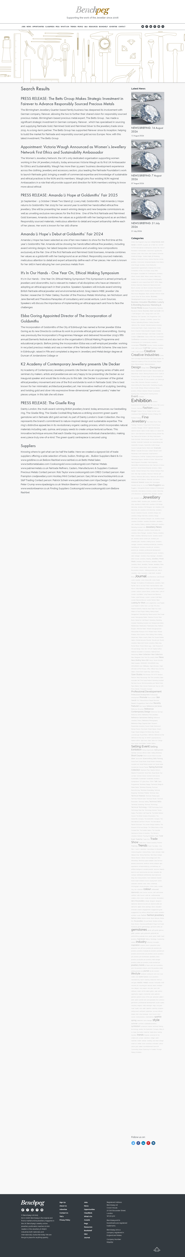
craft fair (133, 895)
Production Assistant (146, 689)
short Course (153, 1014)
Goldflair (133, 442)
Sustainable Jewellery (153, 778)
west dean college (158, 1040)
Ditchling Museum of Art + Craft (153, 373)
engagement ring (136, 912)
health (159, 936)
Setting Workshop (156, 753)
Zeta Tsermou (158, 860)
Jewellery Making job (151, 524)
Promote (143, 697)
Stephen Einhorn (155, 770)
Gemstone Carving (150, 433)
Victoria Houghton (136, 852)
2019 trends (155, 242)
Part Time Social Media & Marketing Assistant (150, 680)
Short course (147, 755)
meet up (159, 979)
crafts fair (147, 895)
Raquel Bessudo (154, 700)
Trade (156, 836)
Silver (133, 758)
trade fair (146, 1032)
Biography (142, 294)
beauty (162, 869)
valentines (147, 1038)
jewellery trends (137, 965)
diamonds (134, 907)
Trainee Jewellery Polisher (154, 842)
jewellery (134, 951)
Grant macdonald (143, 453)
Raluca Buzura (144, 700)
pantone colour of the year (144, 997)
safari (144, 1008)
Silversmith (139, 758)
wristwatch (155, 1043)
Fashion (148, 407)
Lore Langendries (151, 603)
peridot (141, 1000)
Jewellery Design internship (139, 516)
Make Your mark (156, 608)
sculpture (160, 1008)
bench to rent (135, 872)
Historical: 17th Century (157, 476)
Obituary (146, 666)
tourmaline (140, 1032)
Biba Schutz (134, 293)
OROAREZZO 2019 (153, 663)
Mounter (148, 640)
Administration (142, 250)
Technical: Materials (138, 796)
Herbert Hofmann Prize (143, 471)
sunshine (141, 1023)
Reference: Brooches (137, 709)
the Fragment (140, 242)
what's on (134, 1043)
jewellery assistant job (157, 951)
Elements (141, 382)
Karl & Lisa (139, 585)
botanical (153, 878)
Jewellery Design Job (154, 513)
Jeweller (154, 494)
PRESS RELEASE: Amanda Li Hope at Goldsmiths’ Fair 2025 (69, 195)
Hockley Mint (148, 482)
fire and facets (148, 921)
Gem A (133, 433)
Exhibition (141, 400)
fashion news (136, 918)
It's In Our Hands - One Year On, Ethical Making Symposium (70, 272)
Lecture (138, 591)
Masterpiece (143, 626)
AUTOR (161, 245)
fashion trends (146, 918)
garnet (139, 927)
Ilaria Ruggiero (155, 485)
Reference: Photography (150, 720)
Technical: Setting (144, 801)
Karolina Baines (154, 585)
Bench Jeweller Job (137, 288)
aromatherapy (154, 866)
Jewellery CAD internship (147, 510)
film (132, 921)
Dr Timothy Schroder (137, 379)
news (155, 988)
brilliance (142, 880)
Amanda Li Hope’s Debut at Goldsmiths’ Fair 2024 (62, 234)
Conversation (135, 345)
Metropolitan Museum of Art (139, 631)
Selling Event (140, 746)
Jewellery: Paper (156, 561)
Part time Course (136, 683)
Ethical (141, 388)
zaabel (141, 1046)
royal (132, 1008)
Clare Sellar (152, 334)
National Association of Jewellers (141, 651)
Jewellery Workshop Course (143, 536)
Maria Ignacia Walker (141, 617)
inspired (142, 945)
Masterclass (135, 626)
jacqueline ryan (135, 948)
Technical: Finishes (143, 793)
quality (162, 1002)
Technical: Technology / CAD (141, 807)
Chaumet (137, 331)
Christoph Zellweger (142, 334)
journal (146, 971)
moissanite (157, 982)
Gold (160, 439)
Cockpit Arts (159, 334)
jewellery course (152, 954)
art (159, 866)
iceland (133, 942)
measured (153, 979)
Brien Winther (146, 296)
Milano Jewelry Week (145, 637)
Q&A (158, 697)
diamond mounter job (144, 904)
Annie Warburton (151, 265)
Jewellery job (155, 538)
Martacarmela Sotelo (158, 623)
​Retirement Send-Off (152, 1046)
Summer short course (153, 776)
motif (162, 982)
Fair (149, 405)
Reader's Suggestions (138, 703)
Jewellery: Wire (158, 564)
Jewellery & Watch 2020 (142, 504)
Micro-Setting (150, 634)
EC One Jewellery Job (150, 379)
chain (144, 883)
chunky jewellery (144, 886)
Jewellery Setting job (137, 530)
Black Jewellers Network (153, 293)
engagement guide (156, 909)
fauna (152, 918)
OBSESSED (143, 663)
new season (143, 988)
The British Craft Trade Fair (143, 813)
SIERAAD (151, 735)
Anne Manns (160, 262)
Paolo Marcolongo (142, 677)
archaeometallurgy (144, 866)
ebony (153, 907)
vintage (153, 1038)
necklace (159, 985)
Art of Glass (146, 270)
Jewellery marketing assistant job (146, 544)
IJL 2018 (145, 485)
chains (148, 883)
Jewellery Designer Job (147, 518)
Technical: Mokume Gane (138, 798)
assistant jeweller (148, 869)
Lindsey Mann (155, 591)
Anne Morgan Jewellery (138, 265)
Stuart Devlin (155, 773)
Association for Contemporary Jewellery (150, 273)
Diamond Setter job (158, 371)
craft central (159, 892)
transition (134, 1035)
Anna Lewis (140, 262)
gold (142, 933)
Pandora (160, 674)
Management (135, 614)
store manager (147, 1020)
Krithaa (147, 588)
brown (147, 880)
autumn (156, 869)
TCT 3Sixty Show (144, 781)
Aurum (138, 279)
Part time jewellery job (148, 683)
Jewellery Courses (141, 513)
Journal (140, 576)
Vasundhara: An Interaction (155, 849)
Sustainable (142, 778)
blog (132, 878)
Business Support (146, 299)
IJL (142, 485)
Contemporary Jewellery (149, 342)
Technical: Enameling (147, 790)
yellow (161, 1043)
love (137, 977)
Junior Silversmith (146, 580)
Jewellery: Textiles (147, 564)
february (157, 918)
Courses (149, 345)
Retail (151, 726)
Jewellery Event (159, 518)
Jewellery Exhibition (137, 521)
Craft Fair (146, 348)
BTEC (156, 282)
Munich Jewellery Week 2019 (152, 643)
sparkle (157, 1016)
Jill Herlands (135, 567)
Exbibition (141, 396)
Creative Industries (145, 355)
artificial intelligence (137, 869)
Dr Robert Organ (146, 376)
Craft (132, 348)
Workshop (134, 860)
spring (133, 1020)
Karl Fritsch (146, 585)
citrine (152, 886)
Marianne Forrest (153, 617)
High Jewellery (142, 474)
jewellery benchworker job (139, 954)
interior (148, 945)
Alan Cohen (144, 253)
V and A (137, 849)
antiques (156, 863)
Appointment (135, 268)
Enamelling (154, 385)
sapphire (148, 1008)
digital (139, 907)
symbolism (135, 1026)
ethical (144, 912)
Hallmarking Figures (137, 459)
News (161, 657)
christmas (154, 883)
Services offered (142, 753)
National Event (155, 651)
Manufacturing (144, 614)
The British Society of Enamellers (146, 816)
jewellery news (154, 957)
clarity (156, 886)
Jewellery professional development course (144, 553)
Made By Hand (146, 608)
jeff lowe (143, 948)
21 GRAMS (139, 245)
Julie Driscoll (160, 577)
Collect (133, 337)
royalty (137, 1008)
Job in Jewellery (153, 567)
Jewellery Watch (136, 501)
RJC (138, 700)
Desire (133, 371)
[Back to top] (156, 1250)
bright (137, 880)
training (160, 1032)
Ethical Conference (149, 388)
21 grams (145, 245)
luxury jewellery (153, 977)
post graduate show (153, 1000)
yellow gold (134, 1046)
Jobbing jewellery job (151, 570)
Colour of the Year (150, 336)
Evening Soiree (153, 394)
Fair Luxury (154, 405)
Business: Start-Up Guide (151, 311)
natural (149, 985)
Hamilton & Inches (149, 459)
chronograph (135, 886)
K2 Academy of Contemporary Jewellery (149, 583)
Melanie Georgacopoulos (154, 628)
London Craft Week (156, 597)
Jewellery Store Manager (138, 533)
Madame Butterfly (136, 608)
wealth (139, 1040)
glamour (161, 930)
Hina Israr (150, 474)
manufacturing (135, 979)
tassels (150, 1026)
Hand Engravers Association (139, 462)
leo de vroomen (154, 971)
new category (135, 988)
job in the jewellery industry (139, 968)
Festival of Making (153, 414)
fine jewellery (138, 921)
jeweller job (149, 948)
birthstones (147, 875)
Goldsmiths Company (137, 445)
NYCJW (150, 649)
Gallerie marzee (136, 430)
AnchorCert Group (142, 259)
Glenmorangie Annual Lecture (150, 439)
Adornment (150, 250)
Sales (149, 740)
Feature (139, 411)
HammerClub (159, 459)
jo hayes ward (149, 965)
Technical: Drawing (145, 787)
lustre (141, 977)
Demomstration (139, 364)
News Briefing (136, 660)
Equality (160, 385)
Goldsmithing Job (157, 442)
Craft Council (138, 348)
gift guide (155, 930)
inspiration (135, 945)
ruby (140, 1008)
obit (158, 988)
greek (150, 936)
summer (134, 1023)
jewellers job (157, 948)
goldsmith (147, 933)
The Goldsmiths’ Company (152, 819)
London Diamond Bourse (138, 600)
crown (142, 898)
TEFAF (152, 781)
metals (145, 982)
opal (156, 991)
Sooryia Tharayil (143, 767)
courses (150, 892)
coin (135, 889)
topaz (134, 1032)
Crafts (133, 351)
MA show (157, 606)
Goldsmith (140, 442)
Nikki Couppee (135, 663)
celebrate (134, 883)
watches (134, 1041)
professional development (146, 1002)
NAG (142, 649)
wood (143, 1043)
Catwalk (142, 325)
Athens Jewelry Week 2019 (153, 276)
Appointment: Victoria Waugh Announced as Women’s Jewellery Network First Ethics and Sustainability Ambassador (73, 149)
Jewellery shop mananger (148, 556)
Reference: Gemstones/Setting (142, 717)
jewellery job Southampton (141, 956)
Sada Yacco (144, 740)
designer (152, 901)
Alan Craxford (153, 253)
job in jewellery (158, 965)
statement (140, 1020)
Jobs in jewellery (143, 573)
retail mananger (147, 1005)
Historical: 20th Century (138, 479)
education (158, 907)
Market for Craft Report (142, 620)
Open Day (147, 671)
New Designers (136, 657)
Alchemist (160, 253)
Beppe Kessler (157, 291)
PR (152, 674)
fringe (155, 924)
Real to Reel (149, 703)
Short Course (137, 755)
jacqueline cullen (155, 945)
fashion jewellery (155, 915)
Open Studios (136, 674)
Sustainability (135, 778)
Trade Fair (139, 839)
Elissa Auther (146, 385)
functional (134, 927)
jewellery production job (138, 959)
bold (148, 878)
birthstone (140, 875)
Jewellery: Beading (145, 559)
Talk (155, 781)
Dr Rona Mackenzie (156, 376)
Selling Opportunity (148, 750)
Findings (138, 418)
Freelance (140, 425)
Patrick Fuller (159, 683)
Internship (160, 491)
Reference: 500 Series (154, 706)
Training (134, 846)
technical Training (158, 1026)
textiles (141, 1029)
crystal (146, 898)
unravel (141, 1038)
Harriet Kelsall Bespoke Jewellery (147, 468)
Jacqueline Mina (146, 493)
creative (133, 898)
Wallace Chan (135, 855)
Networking (134, 654)
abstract (133, 863)
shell (137, 1014)
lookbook (143, 974)
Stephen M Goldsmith (137, 773)
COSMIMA (149, 319)
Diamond (139, 371)
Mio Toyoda (155, 637)
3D (149, 245)
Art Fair (141, 270)
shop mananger (143, 1014)
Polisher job (151, 686)
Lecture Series (146, 591)
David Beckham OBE (147, 358)
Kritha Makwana (140, 588)
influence (150, 942)
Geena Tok (160, 430)
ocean (139, 991)
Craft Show (154, 348)
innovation (156, 942)
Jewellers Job (138, 498)
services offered (157, 1011)
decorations (160, 898)
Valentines (143, 849)
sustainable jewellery (150, 1023)
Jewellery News (154, 527)
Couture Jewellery (158, 345)
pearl (132, 1000)
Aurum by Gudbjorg (147, 279)
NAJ (146, 649)
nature (154, 985)
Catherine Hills (135, 325)
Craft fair (160, 348)
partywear (156, 997)
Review (138, 729)
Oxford (133, 242)
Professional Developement (146, 691)
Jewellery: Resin (136, 564)
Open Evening (155, 671)
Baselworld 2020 (155, 285)
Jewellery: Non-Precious (143, 561)
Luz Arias (150, 606)
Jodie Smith (151, 573)
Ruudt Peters (144, 735)
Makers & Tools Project (138, 611)
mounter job (134, 985)
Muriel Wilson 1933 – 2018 (147, 646)
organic (141, 994)
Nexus (151, 660)
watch (157, 1038)
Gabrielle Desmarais (154, 428)
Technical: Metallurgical (152, 796)
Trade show (142, 842)
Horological (156, 482)
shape (133, 1014)
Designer (155, 367)
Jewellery (151, 497)
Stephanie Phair (145, 770)
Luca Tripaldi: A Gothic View (139, 606)
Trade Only (146, 839)
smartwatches (150, 1017)
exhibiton (134, 915)
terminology (134, 1029)
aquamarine (134, 866)
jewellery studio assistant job (151, 962)
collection (140, 889)
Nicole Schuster (158, 660)
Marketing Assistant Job (144, 623)
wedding (149, 1040)
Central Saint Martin (137, 328)
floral (132, 924)
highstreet (141, 939)
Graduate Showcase (142, 450)
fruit (158, 924)
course (145, 892)
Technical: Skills (155, 801)
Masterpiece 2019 (152, 626)
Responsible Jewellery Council (140, 726)
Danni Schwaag (135, 358)
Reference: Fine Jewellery (150, 715)
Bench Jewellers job (146, 291)
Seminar (133, 753)
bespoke (156, 872)
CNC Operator (142, 316)
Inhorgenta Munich (144, 488)
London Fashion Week (153, 600)
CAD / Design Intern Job (149, 313)
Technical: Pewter (151, 798)
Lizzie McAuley (140, 597)
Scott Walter (142, 743)
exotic (139, 915)
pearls (137, 1000)
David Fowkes (157, 358)
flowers (137, 924)
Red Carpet (142, 706)
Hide (136, 474)
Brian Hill (138, 296)
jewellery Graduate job (144, 951)
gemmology (146, 927)
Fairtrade (139, 408)
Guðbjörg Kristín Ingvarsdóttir (154, 456)
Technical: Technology (151, 804)
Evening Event (144, 394)
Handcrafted (134, 465)
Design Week (145, 367)
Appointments (143, 268)
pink (145, 1000)
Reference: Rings (136, 723)
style (156, 1020)
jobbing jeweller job (137, 971)
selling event (135, 1011)
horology (154, 939)
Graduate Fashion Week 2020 (144, 448)
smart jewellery (140, 1017)
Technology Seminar (151, 810)
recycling (134, 1005)
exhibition (161, 912)
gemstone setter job (156, 927)
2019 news (147, 242)
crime (138, 898)
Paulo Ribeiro (135, 686)
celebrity (139, 883)
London (147, 597)
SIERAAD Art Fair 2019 (137, 737)
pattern (161, 997)
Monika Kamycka (141, 640)
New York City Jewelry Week (149, 657)
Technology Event (157, 807)
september (149, 1011)
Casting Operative (154, 322)
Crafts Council (139, 351)
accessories (139, 863)
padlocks (157, 994)
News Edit (145, 660)
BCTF (152, 282)
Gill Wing (150, 436)
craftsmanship (155, 895)
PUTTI (155, 674)
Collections (140, 337)
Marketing (152, 620)
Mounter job (155, 640)
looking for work (152, 974)
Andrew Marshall (154, 259)
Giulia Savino (157, 436)
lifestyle (135, 973)
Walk (162, 852)
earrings (148, 907)
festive (162, 918)
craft (154, 892)
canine (160, 880)
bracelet (159, 878)
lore (158, 974)
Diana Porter (134, 373)
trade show (153, 1032)
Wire (158, 858)
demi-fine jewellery (138, 901)
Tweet (150, 846)
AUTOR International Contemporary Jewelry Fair (145, 248)
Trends (142, 845)
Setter (149, 753)
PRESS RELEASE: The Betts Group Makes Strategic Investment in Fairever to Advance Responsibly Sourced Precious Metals (72, 101)
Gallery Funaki (145, 430)
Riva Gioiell (144, 729)
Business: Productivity (150, 308)
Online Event (139, 671)
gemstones (139, 929)
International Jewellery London (147, 491)
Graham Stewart (153, 450)
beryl (151, 872)
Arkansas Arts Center (154, 268)
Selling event (158, 750)
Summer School (141, 776)
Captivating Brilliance (142, 322)
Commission (160, 336)
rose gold (159, 1005)
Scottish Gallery (151, 743)
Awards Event (146, 282)
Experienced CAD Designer (139, 405)
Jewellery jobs (146, 501)
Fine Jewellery (140, 419)
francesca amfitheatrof (146, 924)
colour (147, 889)
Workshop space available (146, 860)
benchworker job (145, 872)
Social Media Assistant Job (147, 764)
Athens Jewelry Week (137, 276)
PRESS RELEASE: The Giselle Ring (48, 402)
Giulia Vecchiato (135, 439)
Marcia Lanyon (153, 614)
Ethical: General (142, 391)
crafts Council (140, 895)
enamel (139, 909)
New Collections (157, 654)
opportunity (134, 994)
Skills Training (158, 758)
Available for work (136, 282)
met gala (133, 982)
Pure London (152, 697)
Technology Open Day (137, 810)
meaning (147, 979)
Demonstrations (150, 364)
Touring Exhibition (149, 836)
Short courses (156, 755)
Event (134, 396)
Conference (135, 339)
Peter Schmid (143, 686)
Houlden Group (135, 485)
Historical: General (137, 482)
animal (152, 863)
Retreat (133, 729)
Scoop (136, 743)
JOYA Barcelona (136, 493)
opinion (160, 991)
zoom (144, 1046)
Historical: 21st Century (153, 479)
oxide (152, 994)
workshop (149, 1043)
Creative (149, 351)
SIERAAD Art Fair (159, 735)
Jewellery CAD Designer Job (146, 507)
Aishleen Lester (136, 253)
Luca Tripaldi (160, 603)
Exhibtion (154, 401)
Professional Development (140, 695)
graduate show (143, 936)
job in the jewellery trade (155, 968)
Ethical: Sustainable (154, 391)
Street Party (148, 773)
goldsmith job (155, 933)
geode (149, 930)
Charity (145, 328)
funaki (162, 924)
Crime (161, 355)
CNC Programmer (152, 316)
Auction (133, 279)
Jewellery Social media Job (152, 530)
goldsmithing (135, 936)
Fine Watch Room (152, 422)
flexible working (157, 921)
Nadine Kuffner (157, 649)
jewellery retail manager (153, 959)
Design (136, 367)
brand (133, 880)
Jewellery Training (152, 533)
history (148, 939)
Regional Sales (146, 723)
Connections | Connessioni (148, 339)
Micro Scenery (141, 634)
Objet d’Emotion (154, 666)
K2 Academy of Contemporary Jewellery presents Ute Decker (70, 364)
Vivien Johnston (156, 852)
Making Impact (154, 611)
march (142, 979)
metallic (140, 982)
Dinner (141, 373)
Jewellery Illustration (150, 521)
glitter (133, 933)
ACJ (157, 245)
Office (148, 669)
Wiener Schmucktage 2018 (149, 858)
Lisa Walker (139, 594)
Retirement (157, 726)
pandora (133, 997)
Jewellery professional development (149, 550)
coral (140, 892)
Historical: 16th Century (143, 476)
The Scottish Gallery (146, 830)
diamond (134, 904)
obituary (134, 991)
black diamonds (156, 875)
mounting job (143, 985)
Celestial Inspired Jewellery (154, 325)
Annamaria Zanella (150, 262)
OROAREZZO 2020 (136, 666)
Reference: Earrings (157, 712)
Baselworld (146, 285)
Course (143, 345)
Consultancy (159, 339)
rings (154, 1005)
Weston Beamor (136, 858)
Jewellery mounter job (146, 547)
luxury (145, 977)
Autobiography (157, 279)
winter (139, 1043)
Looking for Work (138, 603)
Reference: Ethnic (136, 714)
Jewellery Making (139, 524)
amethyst (146, 863)
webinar (144, 1040)
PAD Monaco (147, 674)
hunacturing (160, 939)
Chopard (152, 331)
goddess (137, 933)
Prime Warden (135, 689)
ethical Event (150, 912)
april (161, 863)
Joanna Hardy (143, 567)
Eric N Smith (134, 388)
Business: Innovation (139, 302)
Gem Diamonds (140, 433)
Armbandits (134, 270)
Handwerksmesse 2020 (146, 465)
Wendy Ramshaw (145, 855)
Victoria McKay (146, 852)
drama (143, 907)
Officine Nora (154, 669)
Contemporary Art (136, 342)
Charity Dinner (152, 328)
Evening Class (135, 394)
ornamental (146, 994)
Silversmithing (148, 758)
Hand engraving (152, 462)
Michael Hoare (153, 631)
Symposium (135, 781)
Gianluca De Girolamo (140, 436)
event (156, 912)
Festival (144, 414)
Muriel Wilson (135, 646)
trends (140, 1035)
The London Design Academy (151, 824)
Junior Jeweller (135, 580)
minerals (151, 982)
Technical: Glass (154, 793)
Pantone (133, 677)
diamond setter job (156, 904)
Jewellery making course (147, 541)
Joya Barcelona (151, 577)
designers (158, 901)
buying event (153, 880)
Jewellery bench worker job (142, 538)
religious (139, 1005)
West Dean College (156, 855)
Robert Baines (152, 729)
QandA (134, 700)
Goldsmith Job (147, 442)
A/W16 (153, 245)
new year (150, 988)
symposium (144, 1026)
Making (147, 611)
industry (141, 941)
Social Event (134, 761)
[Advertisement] (147, 1093)
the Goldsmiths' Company (151, 1029)
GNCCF (145, 428)
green (154, 936)
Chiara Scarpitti (145, 331)
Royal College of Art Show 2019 (145, 732)
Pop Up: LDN (159, 686)
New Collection (145, 654)
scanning (154, 1008)
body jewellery (142, 878)
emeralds (134, 909)
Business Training (157, 299)
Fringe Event (147, 425)
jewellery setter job (137, 962)
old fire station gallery (147, 991)
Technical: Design (145, 784)
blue (136, 878)
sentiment (142, 1011)
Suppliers (28, 445)
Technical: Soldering (137, 804)
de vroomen (152, 898)
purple (158, 1002)
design (147, 901)
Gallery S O (153, 430)
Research (154, 723)
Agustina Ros (158, 250)
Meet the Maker (141, 628)
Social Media (142, 761)
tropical (146, 1035)
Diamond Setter (147, 371)
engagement (146, 909)
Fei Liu (144, 411)
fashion (143, 915)
